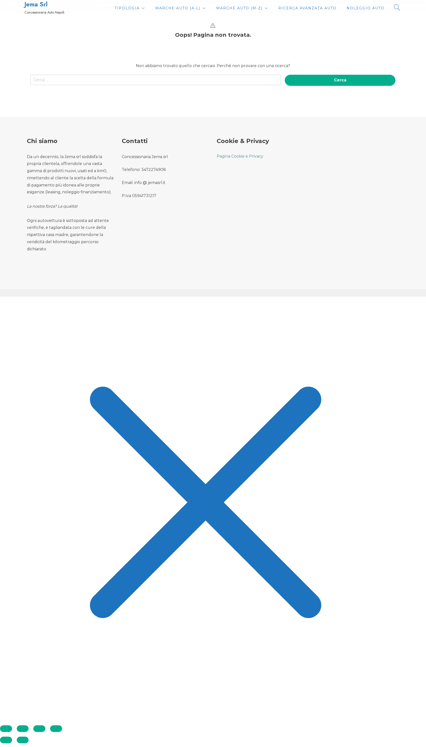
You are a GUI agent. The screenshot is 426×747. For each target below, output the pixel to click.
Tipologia (127, 8)
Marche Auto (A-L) (177, 8)
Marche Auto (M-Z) (239, 8)
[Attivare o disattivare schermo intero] (23, 728)
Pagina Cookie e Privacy (240, 156)
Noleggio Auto (365, 8)
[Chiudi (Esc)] (56, 728)
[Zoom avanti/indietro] (6, 728)
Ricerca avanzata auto (307, 8)
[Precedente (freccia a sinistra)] (6, 740)
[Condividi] (39, 728)
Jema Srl (36, 4)
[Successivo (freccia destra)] (23, 740)
